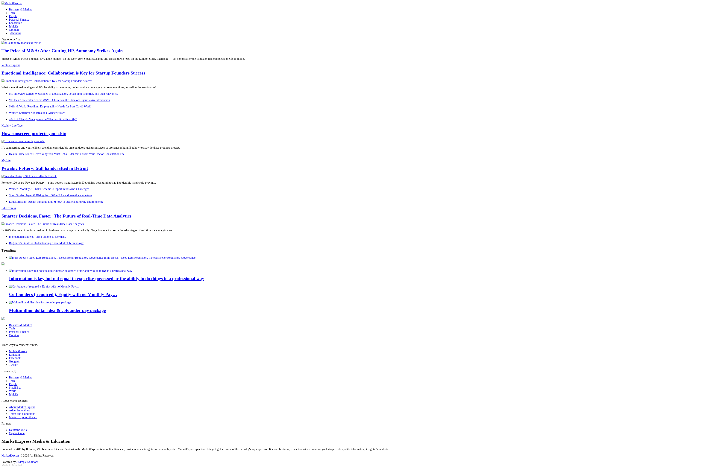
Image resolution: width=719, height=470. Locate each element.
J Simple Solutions (27, 461)
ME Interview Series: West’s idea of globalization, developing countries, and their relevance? (63, 93)
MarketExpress (10, 455)
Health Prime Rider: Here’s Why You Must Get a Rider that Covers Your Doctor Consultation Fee (67, 154)
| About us (15, 33)
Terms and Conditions (22, 413)
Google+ (14, 361)
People (13, 16)
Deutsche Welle (18, 429)
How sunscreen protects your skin (33, 133)
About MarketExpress (22, 407)
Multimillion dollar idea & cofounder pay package (57, 310)
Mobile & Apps (18, 351)
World (12, 391)
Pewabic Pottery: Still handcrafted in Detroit (44, 168)
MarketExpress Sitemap (23, 417)
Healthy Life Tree (11, 125)
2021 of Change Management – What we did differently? (43, 119)
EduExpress (8, 208)
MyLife (13, 26)
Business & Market (20, 9)
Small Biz (15, 387)
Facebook (15, 358)
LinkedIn (14, 354)
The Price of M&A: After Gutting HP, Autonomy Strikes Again (62, 50)
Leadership (15, 23)
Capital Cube (17, 433)
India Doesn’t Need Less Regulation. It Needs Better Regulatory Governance (149, 257)
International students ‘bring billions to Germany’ (38, 236)
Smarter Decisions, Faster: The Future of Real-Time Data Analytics (66, 216)
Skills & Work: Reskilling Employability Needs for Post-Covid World (50, 106)
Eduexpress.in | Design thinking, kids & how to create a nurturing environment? (56, 201)
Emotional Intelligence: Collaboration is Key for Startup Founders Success (73, 73)
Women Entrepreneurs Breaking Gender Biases (37, 112)
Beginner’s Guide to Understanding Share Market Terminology (46, 243)
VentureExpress (10, 65)
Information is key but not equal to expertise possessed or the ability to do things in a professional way (106, 278)
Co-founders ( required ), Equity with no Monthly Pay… (63, 294)
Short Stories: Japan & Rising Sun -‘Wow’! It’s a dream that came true (50, 195)
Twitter (13, 364)
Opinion (14, 29)
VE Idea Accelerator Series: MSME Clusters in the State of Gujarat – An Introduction (59, 100)
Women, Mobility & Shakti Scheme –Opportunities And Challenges (49, 189)
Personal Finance (19, 19)
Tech (12, 12)
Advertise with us (19, 410)
